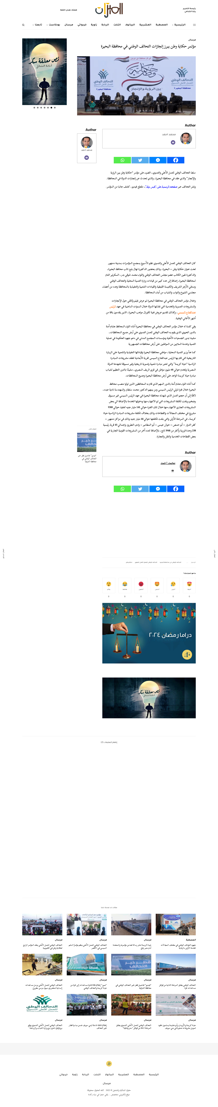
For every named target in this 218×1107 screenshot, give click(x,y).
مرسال (192, 40)
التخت (97, 1074)
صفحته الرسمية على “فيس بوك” (161, 186)
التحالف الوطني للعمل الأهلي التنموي (146, 562)
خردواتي (63, 1074)
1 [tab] (55, 107)
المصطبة (191, 940)
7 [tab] (34, 107)
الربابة (85, 1074)
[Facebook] (175, 160)
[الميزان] (109, 10)
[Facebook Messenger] (158, 160)
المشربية (123, 1074)
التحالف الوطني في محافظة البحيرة (170, 562)
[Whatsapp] (122, 160)
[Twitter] (140, 160)
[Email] (173, 142)
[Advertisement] (149, 525)
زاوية (75, 1074)
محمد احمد (86, 150)
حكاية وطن (129, 562)
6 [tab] (38, 107)
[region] (149, 698)
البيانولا (109, 1074)
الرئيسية (154, 1074)
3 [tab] (48, 107)
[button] (149, 698)
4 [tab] (44, 107)
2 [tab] (51, 107)
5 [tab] (41, 107)
